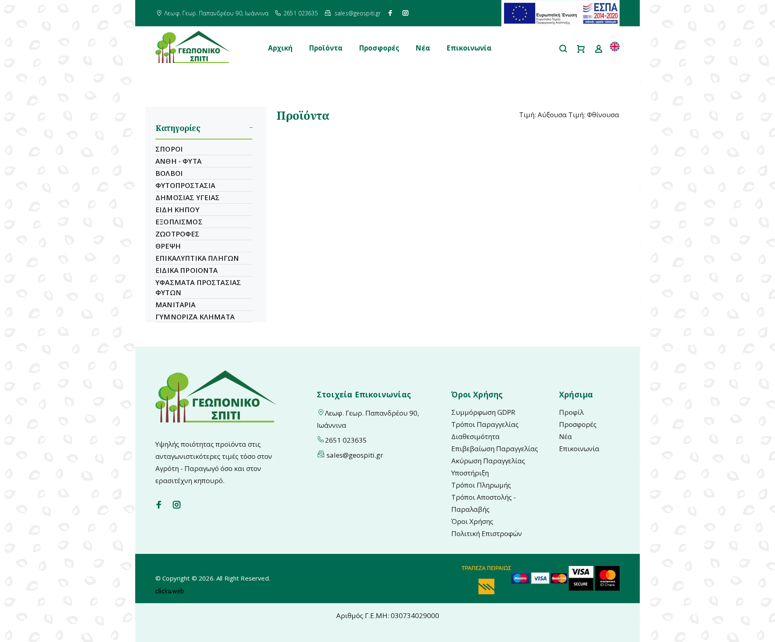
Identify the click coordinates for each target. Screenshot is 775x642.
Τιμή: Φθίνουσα (593, 114)
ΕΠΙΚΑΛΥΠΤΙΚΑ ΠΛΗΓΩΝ (197, 258)
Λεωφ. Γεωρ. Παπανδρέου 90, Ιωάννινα (216, 13)
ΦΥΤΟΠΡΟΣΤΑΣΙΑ (185, 185)
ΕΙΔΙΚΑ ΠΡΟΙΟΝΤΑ (186, 270)
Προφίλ (571, 412)
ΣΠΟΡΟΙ (169, 149)
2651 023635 (300, 13)
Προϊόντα (326, 48)
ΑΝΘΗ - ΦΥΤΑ (178, 161)
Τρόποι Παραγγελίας (485, 424)
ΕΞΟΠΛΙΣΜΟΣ (179, 221)
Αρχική (280, 48)
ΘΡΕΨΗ (168, 246)
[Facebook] (390, 13)
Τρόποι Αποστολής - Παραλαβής (483, 503)
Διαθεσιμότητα (475, 436)
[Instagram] (405, 13)
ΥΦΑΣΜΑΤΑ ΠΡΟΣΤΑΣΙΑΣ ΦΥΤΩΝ (198, 287)
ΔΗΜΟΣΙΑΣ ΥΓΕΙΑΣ (187, 197)
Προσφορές (379, 48)
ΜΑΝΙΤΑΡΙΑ (175, 304)
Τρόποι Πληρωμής (481, 485)
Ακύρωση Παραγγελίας (488, 460)
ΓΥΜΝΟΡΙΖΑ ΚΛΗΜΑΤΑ (195, 316)
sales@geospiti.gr (358, 13)
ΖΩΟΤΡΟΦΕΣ (177, 234)
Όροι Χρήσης (472, 521)
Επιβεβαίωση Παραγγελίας (494, 448)
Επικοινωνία (469, 48)
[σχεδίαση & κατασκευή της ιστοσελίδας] (169, 590)
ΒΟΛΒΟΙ (169, 173)
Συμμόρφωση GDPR (483, 412)
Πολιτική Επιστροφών (486, 533)
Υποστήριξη (470, 472)
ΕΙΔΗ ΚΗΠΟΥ (177, 209)
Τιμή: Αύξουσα (543, 114)
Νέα (422, 48)
